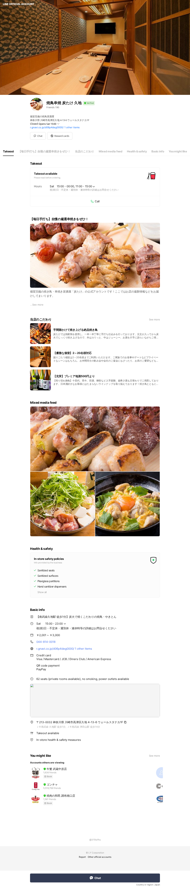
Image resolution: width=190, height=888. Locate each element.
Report (82, 857)
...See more (36, 304)
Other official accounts (99, 857)
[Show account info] (89, 103)
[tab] (8, 151)
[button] (59, 136)
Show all (42, 592)
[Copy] (125, 722)
